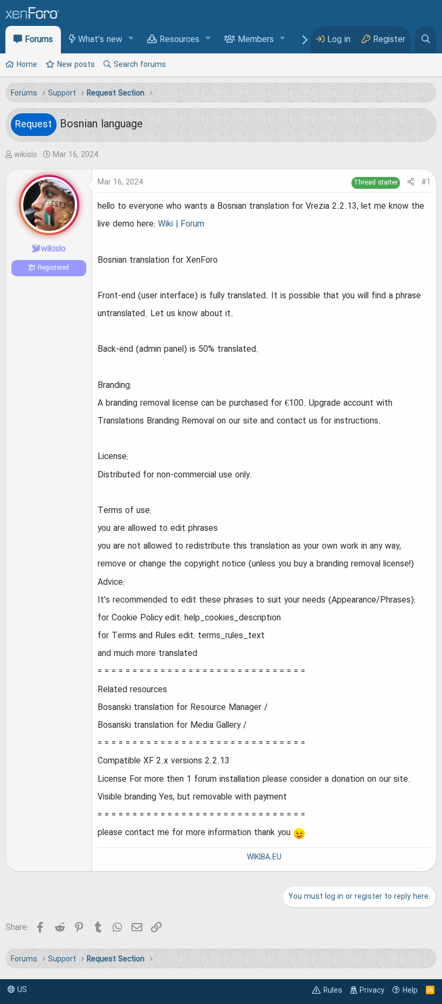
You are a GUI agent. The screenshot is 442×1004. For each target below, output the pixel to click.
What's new (100, 39)
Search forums (140, 65)
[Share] (411, 182)
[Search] (426, 39)
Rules (332, 990)
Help (410, 990)
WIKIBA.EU (264, 857)
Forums (39, 39)
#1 (426, 182)
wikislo (25, 155)
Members (256, 39)
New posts (76, 65)
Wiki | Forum (181, 224)
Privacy (372, 990)
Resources (179, 39)
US (21, 990)
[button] (131, 39)
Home (27, 65)
